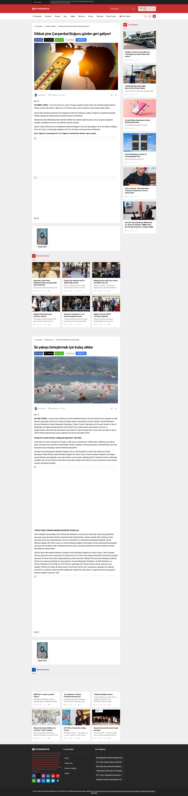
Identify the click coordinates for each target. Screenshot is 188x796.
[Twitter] (38, 776)
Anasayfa (39, 26)
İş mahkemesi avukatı (47, 767)
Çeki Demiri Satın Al (121, 791)
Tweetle (50, 40)
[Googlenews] (38, 781)
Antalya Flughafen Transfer (49, 755)
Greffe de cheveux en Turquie (104, 791)
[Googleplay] (48, 781)
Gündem (47, 26)
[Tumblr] (58, 781)
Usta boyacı (36, 767)
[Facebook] (34, 776)
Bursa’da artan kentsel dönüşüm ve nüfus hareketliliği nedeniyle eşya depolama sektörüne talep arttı (72, 2)
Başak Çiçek (42, 95)
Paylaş (40, 40)
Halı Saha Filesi (53, 764)
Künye (67, 758)
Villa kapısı (144, 791)
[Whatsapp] (34, 781)
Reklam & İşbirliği (70, 768)
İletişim (67, 773)
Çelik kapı (94, 793)
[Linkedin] (48, 776)
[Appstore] (43, 781)
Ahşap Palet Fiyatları (45, 762)
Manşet (53, 26)
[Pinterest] (58, 776)
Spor (51, 340)
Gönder (60, 40)
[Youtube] (53, 776)
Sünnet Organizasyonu (40, 764)
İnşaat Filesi (56, 762)
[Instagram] (43, 776)
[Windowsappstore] (53, 781)
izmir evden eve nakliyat (40, 753)
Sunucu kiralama (134, 791)
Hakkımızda (69, 763)
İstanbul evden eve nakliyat (41, 757)
